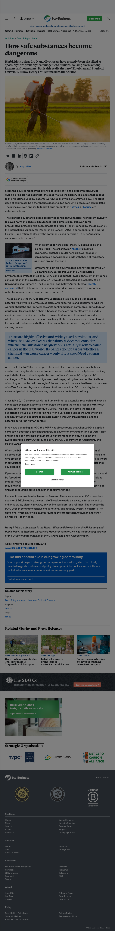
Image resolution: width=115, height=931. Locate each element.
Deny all (39, 472)
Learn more (30, 464)
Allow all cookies (75, 472)
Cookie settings (57, 480)
